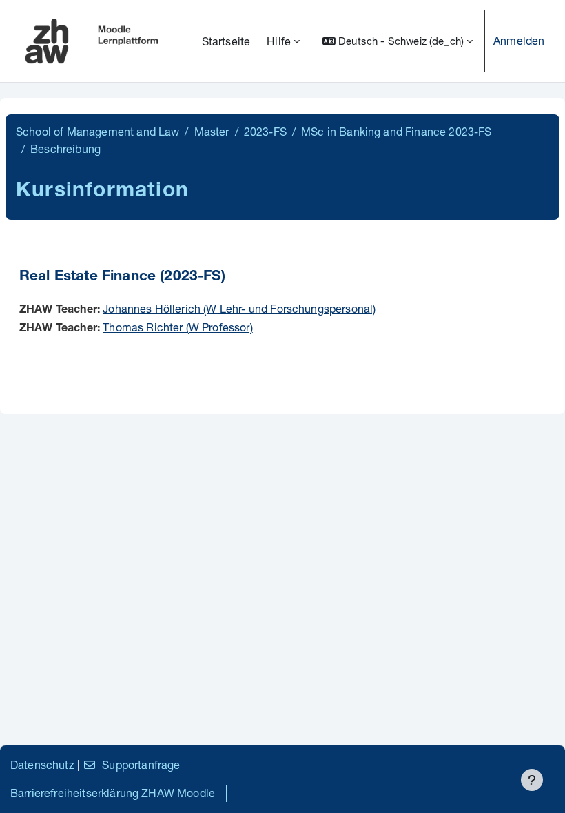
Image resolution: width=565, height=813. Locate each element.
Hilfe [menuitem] (279, 41)
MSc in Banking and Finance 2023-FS (396, 131)
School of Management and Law (97, 131)
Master (211, 131)
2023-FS (265, 131)
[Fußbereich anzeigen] (532, 780)
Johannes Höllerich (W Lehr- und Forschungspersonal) (239, 308)
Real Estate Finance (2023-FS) (122, 277)
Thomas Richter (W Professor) (177, 326)
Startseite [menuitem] (226, 41)
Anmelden (518, 40)
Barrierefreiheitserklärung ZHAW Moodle (112, 792)
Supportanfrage (141, 764)
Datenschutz (42, 764)
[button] (398, 41)
